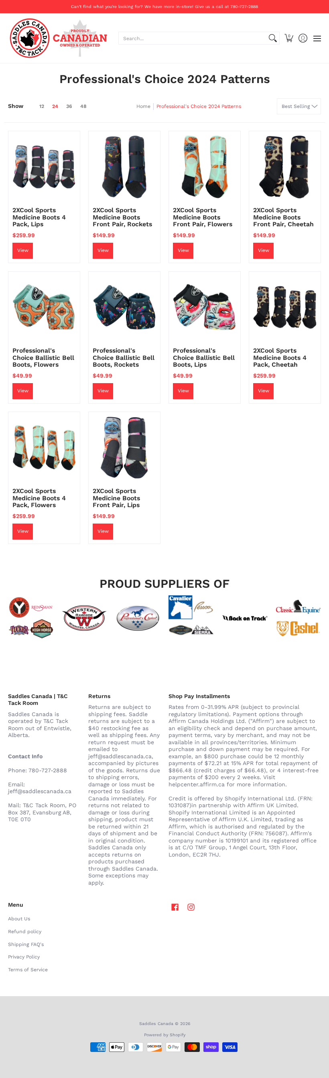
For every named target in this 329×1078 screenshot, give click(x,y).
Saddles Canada (156, 1023)
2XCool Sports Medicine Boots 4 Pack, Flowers (39, 498)
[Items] (298, 618)
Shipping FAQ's (26, 944)
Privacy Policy (24, 957)
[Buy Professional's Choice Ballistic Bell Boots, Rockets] (124, 307)
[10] (84, 618)
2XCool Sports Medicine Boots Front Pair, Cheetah (283, 217)
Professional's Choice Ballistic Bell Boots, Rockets (123, 357)
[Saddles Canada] (58, 38)
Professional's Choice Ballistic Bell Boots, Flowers (43, 357)
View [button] (22, 250)
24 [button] (55, 106)
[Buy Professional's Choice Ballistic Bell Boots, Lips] (204, 307)
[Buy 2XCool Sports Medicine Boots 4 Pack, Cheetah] (285, 307)
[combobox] (192, 38)
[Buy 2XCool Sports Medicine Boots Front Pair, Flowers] (204, 167)
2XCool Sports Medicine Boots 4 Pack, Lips (39, 217)
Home (143, 106)
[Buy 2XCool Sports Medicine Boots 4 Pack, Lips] (44, 167)
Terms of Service (28, 969)
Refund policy (24, 931)
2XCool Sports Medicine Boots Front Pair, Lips (116, 498)
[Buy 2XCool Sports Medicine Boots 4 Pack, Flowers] (44, 447)
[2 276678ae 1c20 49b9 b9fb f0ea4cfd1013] (30, 618)
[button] (289, 38)
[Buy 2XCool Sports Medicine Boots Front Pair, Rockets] (124, 167)
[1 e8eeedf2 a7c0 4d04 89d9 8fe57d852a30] (137, 618)
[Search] (272, 38)
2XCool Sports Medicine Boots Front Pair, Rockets (122, 217)
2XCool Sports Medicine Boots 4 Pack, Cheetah (280, 357)
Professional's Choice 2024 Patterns (198, 106)
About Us (19, 919)
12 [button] (41, 106)
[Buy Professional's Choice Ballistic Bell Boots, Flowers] (44, 307)
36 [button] (69, 106)
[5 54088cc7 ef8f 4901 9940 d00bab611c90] (244, 618)
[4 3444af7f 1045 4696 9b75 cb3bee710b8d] (191, 618)
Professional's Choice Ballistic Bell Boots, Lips (204, 357)
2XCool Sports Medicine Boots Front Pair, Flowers (202, 217)
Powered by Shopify (164, 1034)
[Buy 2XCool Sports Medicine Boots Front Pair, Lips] (124, 447)
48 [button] (83, 106)
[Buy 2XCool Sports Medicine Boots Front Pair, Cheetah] (285, 167)
